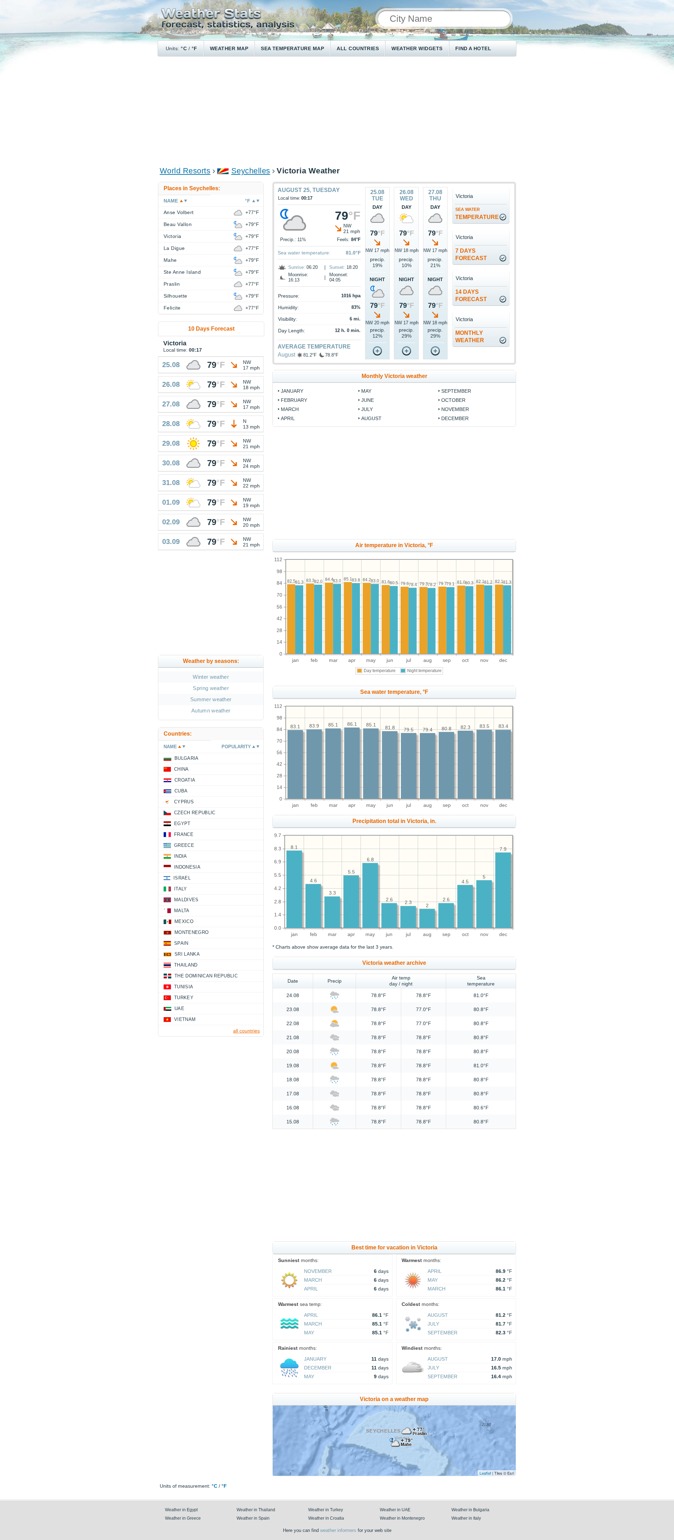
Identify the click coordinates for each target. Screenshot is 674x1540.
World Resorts (185, 170)
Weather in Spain (253, 1518)
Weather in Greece (183, 1518)
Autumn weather (210, 710)
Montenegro (191, 932)
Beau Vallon (178, 224)
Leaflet (485, 1473)
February (294, 400)
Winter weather (211, 677)
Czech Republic (194, 812)
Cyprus (184, 801)
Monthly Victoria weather (394, 376)
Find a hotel (473, 48)
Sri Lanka (187, 954)
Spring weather (211, 688)
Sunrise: (296, 267)
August (286, 355)
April (288, 418)
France (183, 834)
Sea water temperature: (304, 252)
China (181, 769)
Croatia (184, 780)
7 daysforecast (471, 254)
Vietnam (185, 1019)
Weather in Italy (466, 1518)
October (453, 400)
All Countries (358, 48)
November (455, 409)
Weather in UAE (395, 1509)
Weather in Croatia (326, 1518)
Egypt (182, 823)
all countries (246, 1031)
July (367, 409)
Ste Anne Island (182, 272)
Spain (181, 943)
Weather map (229, 48)
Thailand (186, 965)
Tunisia (183, 986)
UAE (179, 1008)
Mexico (183, 921)
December (455, 418)
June (367, 400)
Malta (182, 910)
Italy (180, 888)
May (366, 391)
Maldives (186, 899)
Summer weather (210, 699)
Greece (184, 845)
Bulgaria (186, 758)
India (180, 856)
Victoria (172, 236)
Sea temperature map (292, 48)
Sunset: (337, 267)
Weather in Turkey (325, 1509)
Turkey (183, 997)
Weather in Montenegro (402, 1518)
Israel (182, 878)
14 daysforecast (471, 295)
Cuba (180, 791)
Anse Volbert (179, 212)
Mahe (170, 260)
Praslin (172, 284)
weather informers (338, 1530)
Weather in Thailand (256, 1509)
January (292, 391)
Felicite (172, 308)
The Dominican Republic (206, 975)
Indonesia (187, 867)
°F (194, 48)
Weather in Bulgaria (470, 1509)
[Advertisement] (337, 111)
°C (184, 48)
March (290, 409)
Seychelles (250, 170)
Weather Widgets (416, 48)
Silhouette (175, 296)
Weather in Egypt (181, 1509)
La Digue (174, 248)
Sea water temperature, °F (394, 692)
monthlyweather (469, 336)
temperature (477, 213)
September (456, 391)
